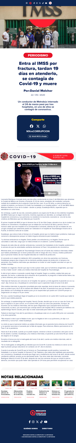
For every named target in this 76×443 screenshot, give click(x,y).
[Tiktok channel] (43, 3)
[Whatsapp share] (44, 126)
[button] (38, 156)
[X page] (40, 3)
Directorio (47, 428)
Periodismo (38, 55)
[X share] (38, 126)
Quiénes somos (31, 428)
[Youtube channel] (46, 3)
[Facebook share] (31, 126)
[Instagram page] (37, 3)
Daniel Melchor (41, 90)
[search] (50, 3)
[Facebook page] (34, 3)
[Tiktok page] (41, 422)
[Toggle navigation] (26, 3)
